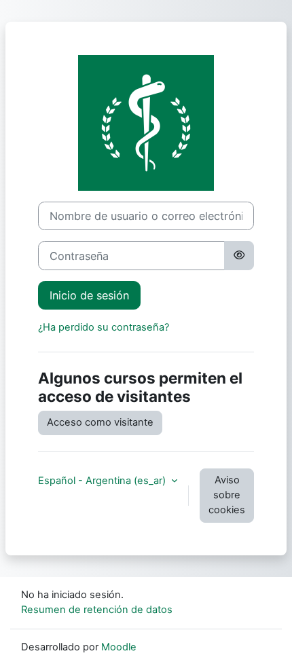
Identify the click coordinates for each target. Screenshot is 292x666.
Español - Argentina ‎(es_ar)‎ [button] (103, 481)
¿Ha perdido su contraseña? (103, 327)
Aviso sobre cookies (226, 495)
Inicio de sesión (89, 295)
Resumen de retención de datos (96, 610)
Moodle (118, 647)
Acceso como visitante (100, 422)
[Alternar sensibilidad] (239, 255)
